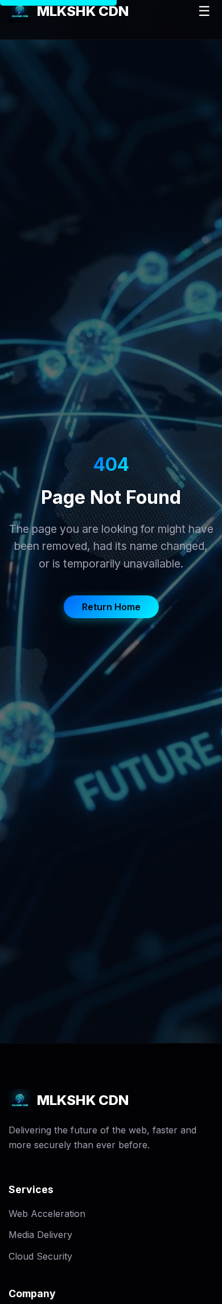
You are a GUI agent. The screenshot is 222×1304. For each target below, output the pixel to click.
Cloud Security (40, 1256)
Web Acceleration (47, 1213)
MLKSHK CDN (83, 11)
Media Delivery (40, 1234)
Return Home (111, 606)
